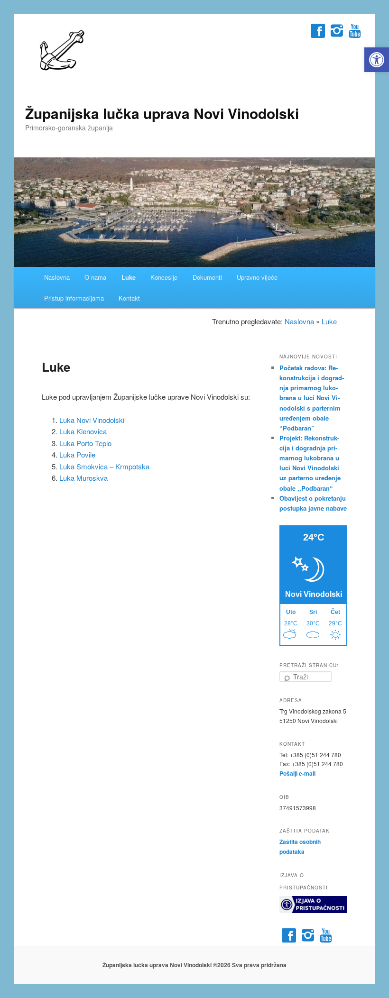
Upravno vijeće (257, 277)
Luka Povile (77, 454)
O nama (95, 277)
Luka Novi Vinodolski (91, 420)
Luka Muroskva (83, 478)
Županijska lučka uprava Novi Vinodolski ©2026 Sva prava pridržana (194, 965)
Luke (128, 277)
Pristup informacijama (74, 297)
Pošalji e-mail (297, 773)
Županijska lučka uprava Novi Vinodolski (162, 113)
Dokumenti (207, 277)
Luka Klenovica (83, 431)
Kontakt (129, 297)
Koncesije (163, 277)
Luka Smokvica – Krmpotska (104, 466)
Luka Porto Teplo (85, 443)
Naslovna (57, 277)
